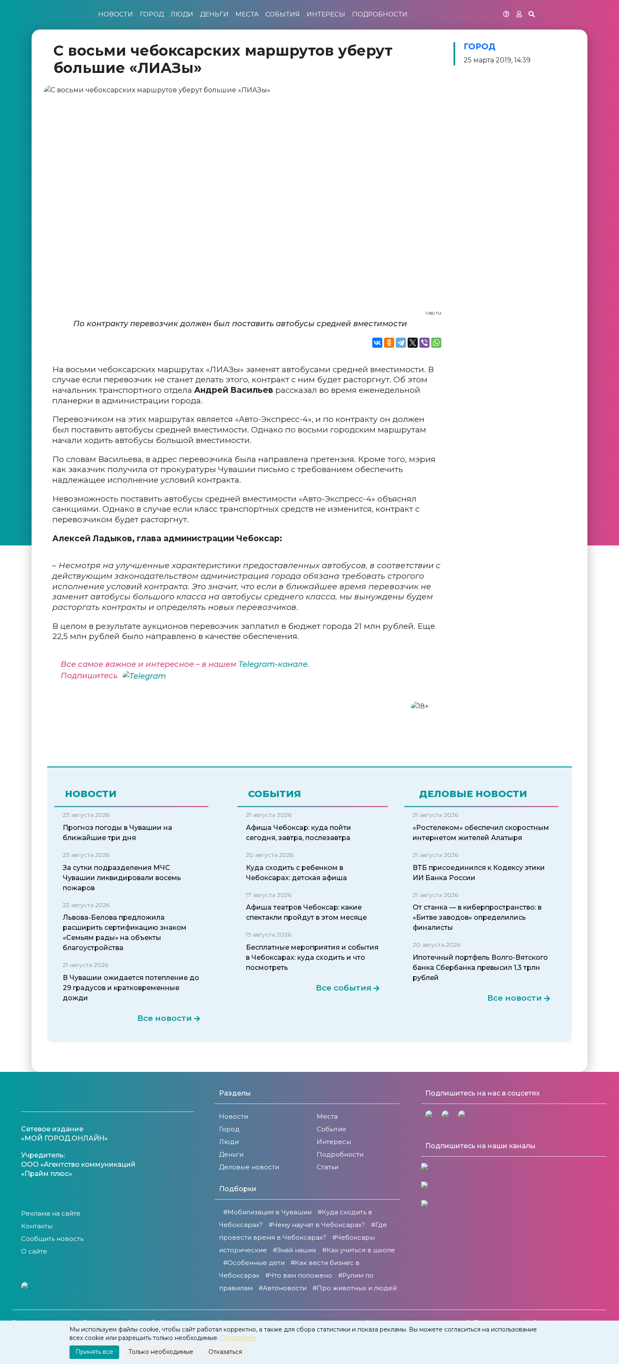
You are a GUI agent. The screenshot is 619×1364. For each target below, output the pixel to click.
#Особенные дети (254, 1263)
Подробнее (238, 1338)
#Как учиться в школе (358, 1250)
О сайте (34, 1251)
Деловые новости (249, 1167)
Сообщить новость (52, 1239)
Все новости (164, 1018)
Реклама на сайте (50, 1213)
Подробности (380, 14)
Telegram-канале (272, 664)
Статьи (328, 1167)
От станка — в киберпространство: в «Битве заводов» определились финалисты (477, 917)
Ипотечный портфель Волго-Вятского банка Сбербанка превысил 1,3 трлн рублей (480, 967)
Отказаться (225, 1352)
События (282, 14)
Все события (343, 988)
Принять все (94, 1352)
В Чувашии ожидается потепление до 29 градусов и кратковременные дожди (131, 988)
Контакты (37, 1226)
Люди (182, 14)
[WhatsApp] (436, 343)
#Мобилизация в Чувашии (267, 1212)
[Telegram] (401, 343)
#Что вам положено (298, 1275)
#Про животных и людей (354, 1288)
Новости (115, 14)
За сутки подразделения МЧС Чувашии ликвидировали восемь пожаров (122, 878)
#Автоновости (283, 1288)
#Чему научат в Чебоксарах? (317, 1225)
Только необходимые (160, 1352)
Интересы (326, 14)
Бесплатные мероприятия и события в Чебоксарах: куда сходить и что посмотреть (312, 957)
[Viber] (424, 343)
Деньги (214, 14)
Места (247, 14)
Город (152, 14)
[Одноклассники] (389, 343)
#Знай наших (294, 1250)
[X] (413, 343)
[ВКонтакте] (377, 343)
